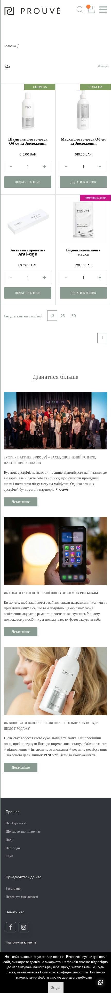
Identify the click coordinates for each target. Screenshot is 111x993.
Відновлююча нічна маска (83, 252)
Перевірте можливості (22, 896)
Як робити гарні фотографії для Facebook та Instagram (51, 593)
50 (74, 315)
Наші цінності (16, 823)
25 (63, 315)
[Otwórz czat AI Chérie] (100, 982)
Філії (9, 856)
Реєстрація (13, 888)
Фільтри (103, 66)
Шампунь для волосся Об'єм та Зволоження (27, 141)
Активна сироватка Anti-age (27, 252)
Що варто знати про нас (23, 831)
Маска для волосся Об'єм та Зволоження (83, 141)
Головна (10, 46)
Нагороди (13, 848)
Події (10, 839)
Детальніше (21, 501)
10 (52, 315)
